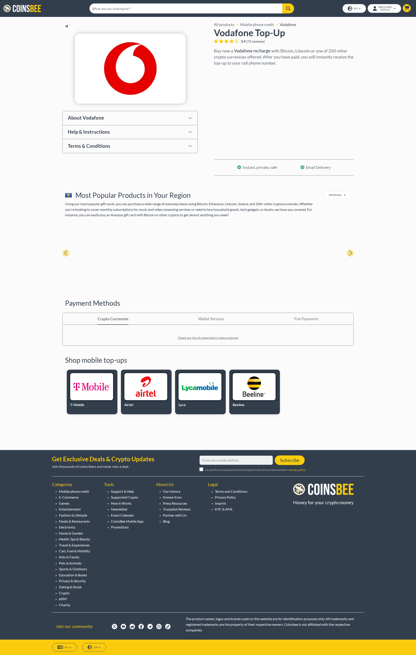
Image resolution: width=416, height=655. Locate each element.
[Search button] (288, 8)
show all (335, 195)
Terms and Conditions (231, 491)
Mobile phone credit (257, 24)
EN (356, 8)
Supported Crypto (124, 497)
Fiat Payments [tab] (306, 318)
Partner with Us (175, 515)
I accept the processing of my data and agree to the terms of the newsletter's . (255, 469)
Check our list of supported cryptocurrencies (208, 338)
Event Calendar (122, 515)
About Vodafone (86, 118)
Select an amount (229, 90)
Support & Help (122, 491)
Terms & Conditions (89, 146)
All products (224, 24)
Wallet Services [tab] (211, 318)
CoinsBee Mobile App (127, 521)
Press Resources (175, 503)
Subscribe (289, 460)
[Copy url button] (66, 26)
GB (96, 647)
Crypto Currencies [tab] (113, 318)
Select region (225, 71)
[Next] (350, 253)
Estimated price (227, 109)
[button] (407, 8)
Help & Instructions (89, 132)
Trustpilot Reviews (177, 509)
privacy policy (297, 469)
